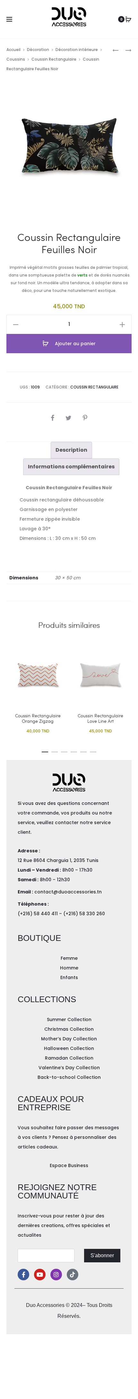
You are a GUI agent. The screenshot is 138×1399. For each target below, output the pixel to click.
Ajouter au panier (75, 343)
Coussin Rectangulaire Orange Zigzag (38, 718)
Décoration (38, 49)
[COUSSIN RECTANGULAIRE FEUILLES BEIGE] (115, 50)
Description (71, 450)
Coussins (15, 59)
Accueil (13, 49)
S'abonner (102, 1255)
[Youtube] (40, 1274)
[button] (45, 750)
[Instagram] (56, 1274)
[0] (128, 19)
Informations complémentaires (71, 466)
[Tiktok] (72, 1274)
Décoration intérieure (77, 49)
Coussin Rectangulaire (53, 59)
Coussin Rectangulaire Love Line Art (100, 718)
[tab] (71, 450)
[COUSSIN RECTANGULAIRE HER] (125, 50)
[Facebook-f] (23, 1274)
